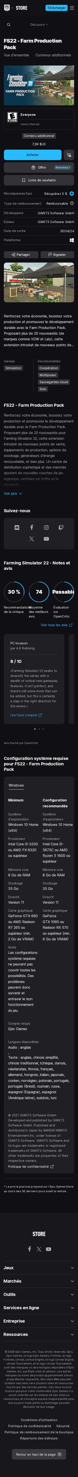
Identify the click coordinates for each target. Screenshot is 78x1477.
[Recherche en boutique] (8, 24)
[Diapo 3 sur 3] (43, 729)
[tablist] (39, 785)
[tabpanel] (40, 901)
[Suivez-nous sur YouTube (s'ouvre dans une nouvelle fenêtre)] (46, 539)
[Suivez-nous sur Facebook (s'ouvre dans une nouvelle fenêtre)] (32, 527)
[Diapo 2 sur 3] (39, 729)
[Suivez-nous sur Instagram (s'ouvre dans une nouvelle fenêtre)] (46, 527)
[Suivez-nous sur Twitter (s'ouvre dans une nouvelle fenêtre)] (32, 539)
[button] (39, 493)
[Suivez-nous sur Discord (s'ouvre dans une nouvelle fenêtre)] (17, 527)
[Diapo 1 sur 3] (35, 729)
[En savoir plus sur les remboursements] (72, 203)
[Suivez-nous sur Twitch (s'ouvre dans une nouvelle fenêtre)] (61, 527)
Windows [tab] (16, 785)
